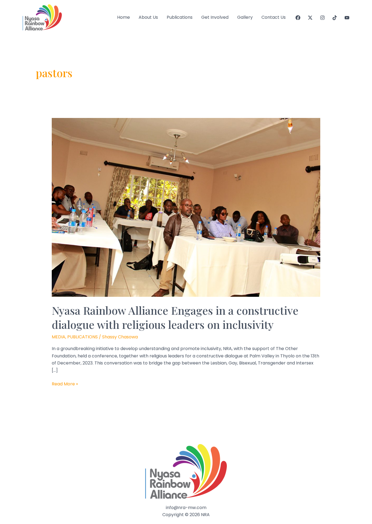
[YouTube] (346, 17)
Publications (180, 17)
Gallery (245, 17)
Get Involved (214, 17)
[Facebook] (297, 17)
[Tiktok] (334, 17)
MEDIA (58, 337)
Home (123, 17)
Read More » (65, 384)
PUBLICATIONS (82, 337)
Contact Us (273, 17)
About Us (148, 17)
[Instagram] (322, 17)
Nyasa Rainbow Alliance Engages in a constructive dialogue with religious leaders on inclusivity (175, 317)
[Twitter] (310, 17)
